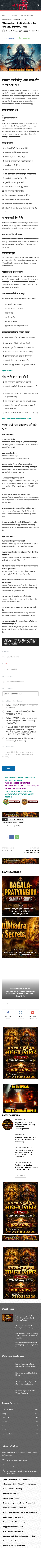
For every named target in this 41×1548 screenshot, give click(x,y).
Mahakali (23, 19)
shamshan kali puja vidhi (11, 826)
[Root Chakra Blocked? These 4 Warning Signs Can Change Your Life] (7, 1166)
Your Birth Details (8, 746)
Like (8, 1011)
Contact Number (8, 676)
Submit (9, 769)
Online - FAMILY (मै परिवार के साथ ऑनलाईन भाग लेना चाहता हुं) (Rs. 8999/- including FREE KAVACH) (22, 720)
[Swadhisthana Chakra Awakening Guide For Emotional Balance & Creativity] (20, 978)
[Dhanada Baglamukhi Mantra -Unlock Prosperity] (7, 1392)
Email (4, 664)
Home (4, 16)
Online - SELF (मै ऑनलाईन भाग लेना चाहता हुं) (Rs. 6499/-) (22, 706)
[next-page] (7, 1003)
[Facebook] (11, 837)
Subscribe (32, 1011)
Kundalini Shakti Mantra (20, 988)
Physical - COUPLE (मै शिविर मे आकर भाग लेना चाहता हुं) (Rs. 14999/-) (21, 739)
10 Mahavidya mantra (26, 16)
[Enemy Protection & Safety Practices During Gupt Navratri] (7, 1365)
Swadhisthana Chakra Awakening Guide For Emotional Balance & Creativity (20, 993)
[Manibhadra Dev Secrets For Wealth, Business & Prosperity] (20, 937)
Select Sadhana (8, 689)
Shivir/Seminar (20, 905)
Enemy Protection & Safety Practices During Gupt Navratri (25, 1365)
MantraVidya (13, 31)
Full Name (6, 651)
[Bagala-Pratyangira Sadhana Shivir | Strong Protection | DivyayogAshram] (20, 896)
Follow (20, 1011)
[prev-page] (3, 1003)
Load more (19, 1176)
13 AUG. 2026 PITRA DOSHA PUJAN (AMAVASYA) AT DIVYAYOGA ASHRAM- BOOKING (20, 794)
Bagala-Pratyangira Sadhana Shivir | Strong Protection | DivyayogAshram (20, 911)
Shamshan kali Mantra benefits (13, 822)
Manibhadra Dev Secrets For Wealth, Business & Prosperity (20, 953)
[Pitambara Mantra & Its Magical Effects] (7, 1374)
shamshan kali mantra (16, 819)
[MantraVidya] (4, 30)
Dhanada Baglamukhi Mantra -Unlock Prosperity (25, 1392)
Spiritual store (7, 370)
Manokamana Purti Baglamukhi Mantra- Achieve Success (26, 1383)
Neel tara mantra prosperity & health (31, 851)
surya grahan (7, 850)
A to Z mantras (12, 16)
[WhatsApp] (17, 837)
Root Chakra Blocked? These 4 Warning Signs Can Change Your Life (26, 1167)
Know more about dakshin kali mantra (16, 419)
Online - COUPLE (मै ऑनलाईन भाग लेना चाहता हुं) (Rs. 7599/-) (20, 712)
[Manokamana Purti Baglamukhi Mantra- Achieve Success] (7, 1383)
